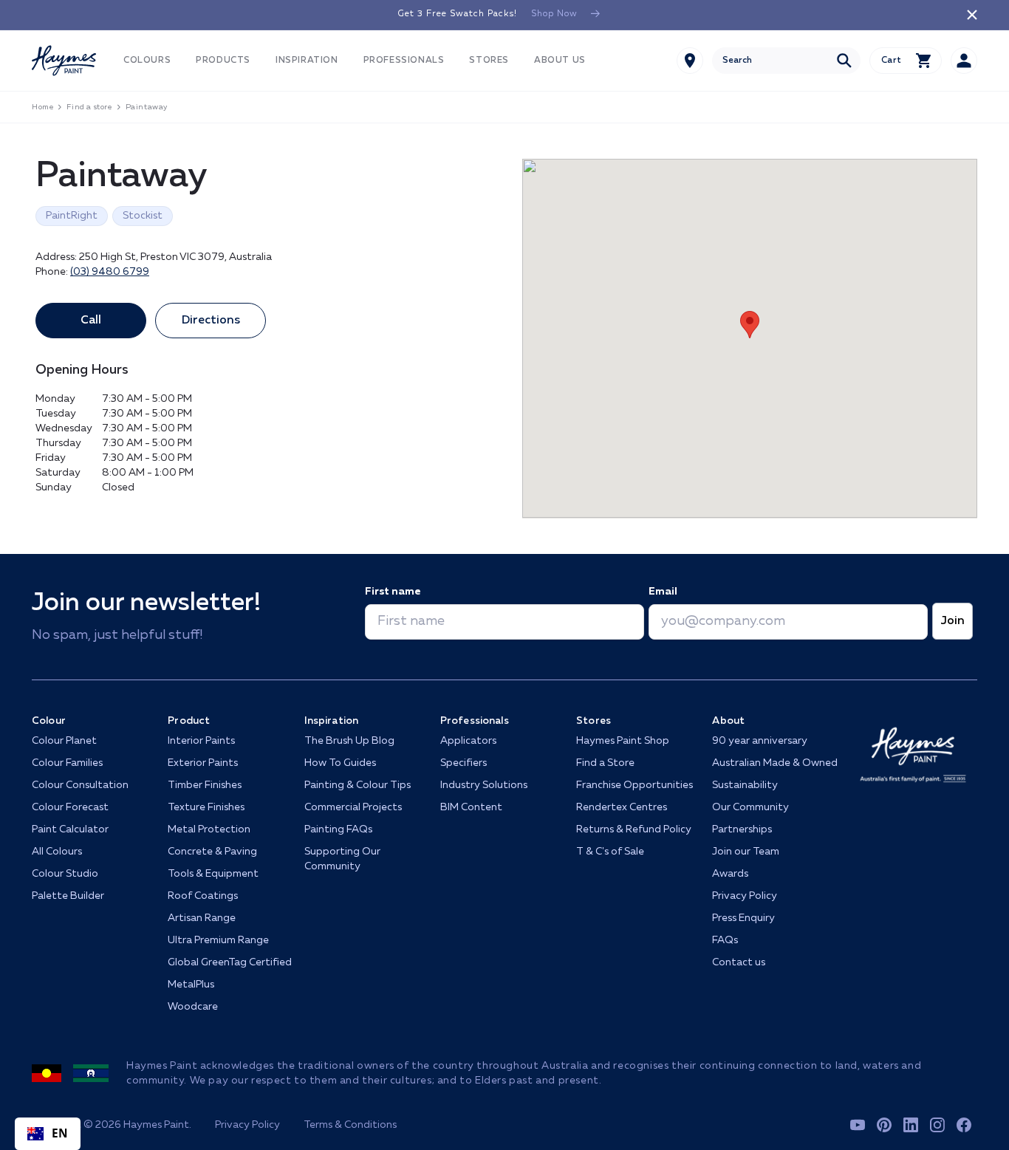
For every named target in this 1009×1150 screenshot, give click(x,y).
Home (42, 107)
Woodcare (193, 1007)
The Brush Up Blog (349, 741)
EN (60, 1133)
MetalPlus (191, 984)
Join (952, 621)
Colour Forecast (70, 807)
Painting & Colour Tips (357, 785)
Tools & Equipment (213, 874)
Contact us (738, 962)
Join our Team (745, 851)
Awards (730, 874)
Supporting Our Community (342, 859)
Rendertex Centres (621, 807)
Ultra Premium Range (218, 940)
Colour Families (67, 763)
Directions (211, 320)
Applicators (468, 741)
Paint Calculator (70, 829)
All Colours (57, 851)
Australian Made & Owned (775, 763)
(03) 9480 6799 (109, 272)
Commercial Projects (353, 807)
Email (663, 591)
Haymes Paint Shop (622, 741)
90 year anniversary (759, 741)
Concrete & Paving (212, 851)
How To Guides (340, 763)
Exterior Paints (203, 763)
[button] (147, 61)
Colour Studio (65, 874)
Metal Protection (209, 829)
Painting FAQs (338, 829)
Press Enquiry (743, 918)
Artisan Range (202, 918)
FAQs (725, 940)
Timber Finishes (205, 785)
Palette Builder (68, 896)
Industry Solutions (483, 785)
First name (392, 591)
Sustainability (745, 785)
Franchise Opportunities (634, 785)
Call (91, 320)
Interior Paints (201, 741)
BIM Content (471, 807)
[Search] (844, 60)
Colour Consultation (80, 785)
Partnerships (742, 829)
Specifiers (463, 763)
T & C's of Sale (610, 851)
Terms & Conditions (350, 1125)
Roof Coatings (203, 896)
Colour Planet (64, 741)
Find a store (89, 107)
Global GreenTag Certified (230, 962)
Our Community (750, 807)
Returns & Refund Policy (633, 829)
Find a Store (605, 763)
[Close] (972, 15)
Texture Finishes (206, 807)
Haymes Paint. (157, 1125)
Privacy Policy (744, 896)
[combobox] (786, 60)
